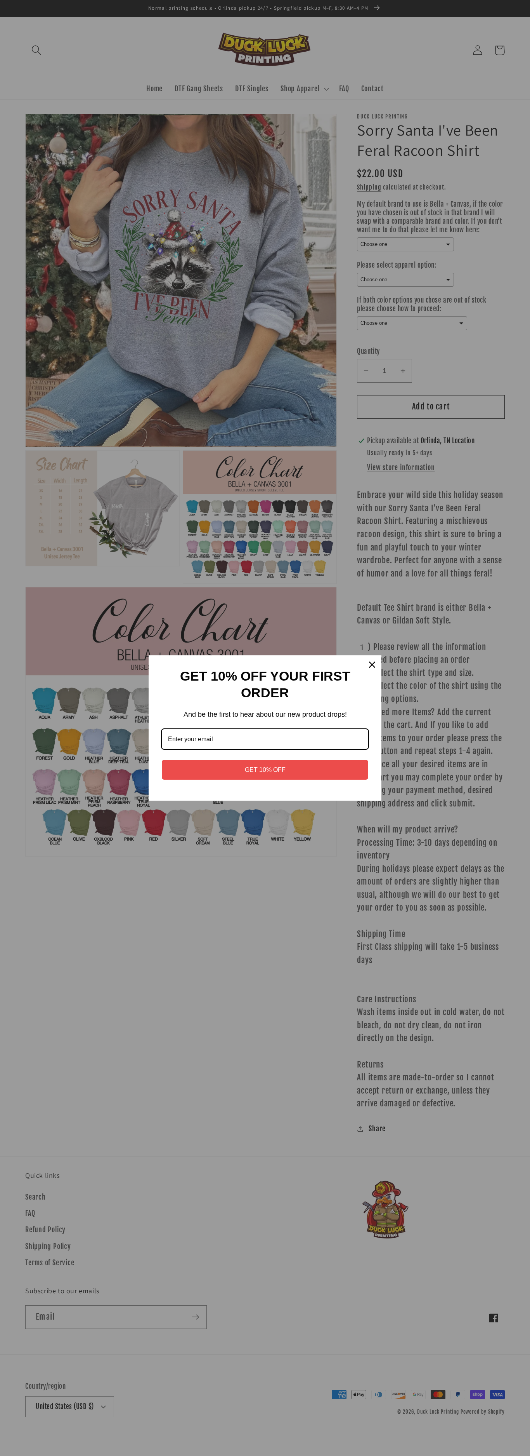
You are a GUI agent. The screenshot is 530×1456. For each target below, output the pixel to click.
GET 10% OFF (265, 769)
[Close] (372, 664)
